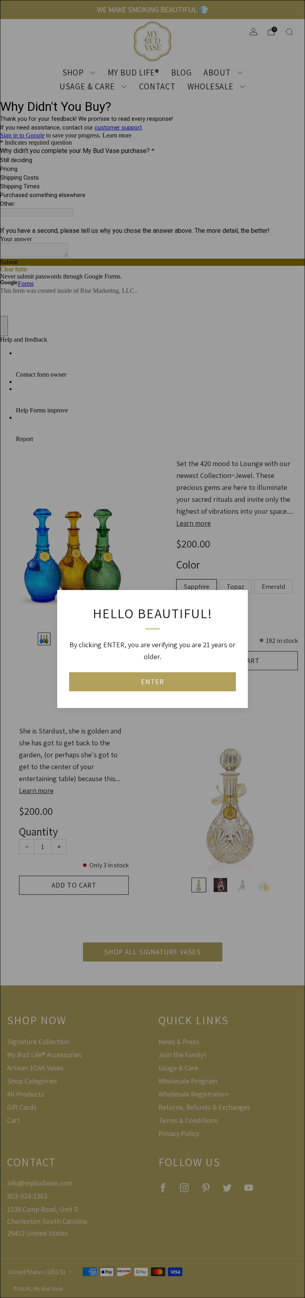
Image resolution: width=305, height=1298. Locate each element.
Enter (152, 681)
